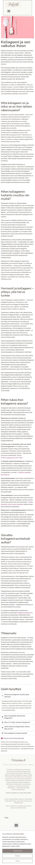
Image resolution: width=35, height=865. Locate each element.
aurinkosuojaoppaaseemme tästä (11, 458)
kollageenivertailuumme (24, 613)
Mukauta (17, 856)
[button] (9, 11)
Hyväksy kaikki (17, 851)
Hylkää (18, 861)
